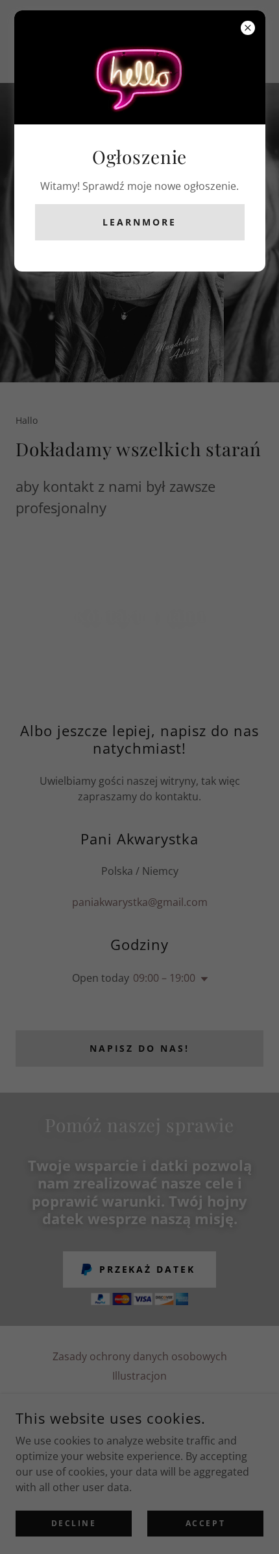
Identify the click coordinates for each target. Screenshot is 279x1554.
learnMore (139, 222)
